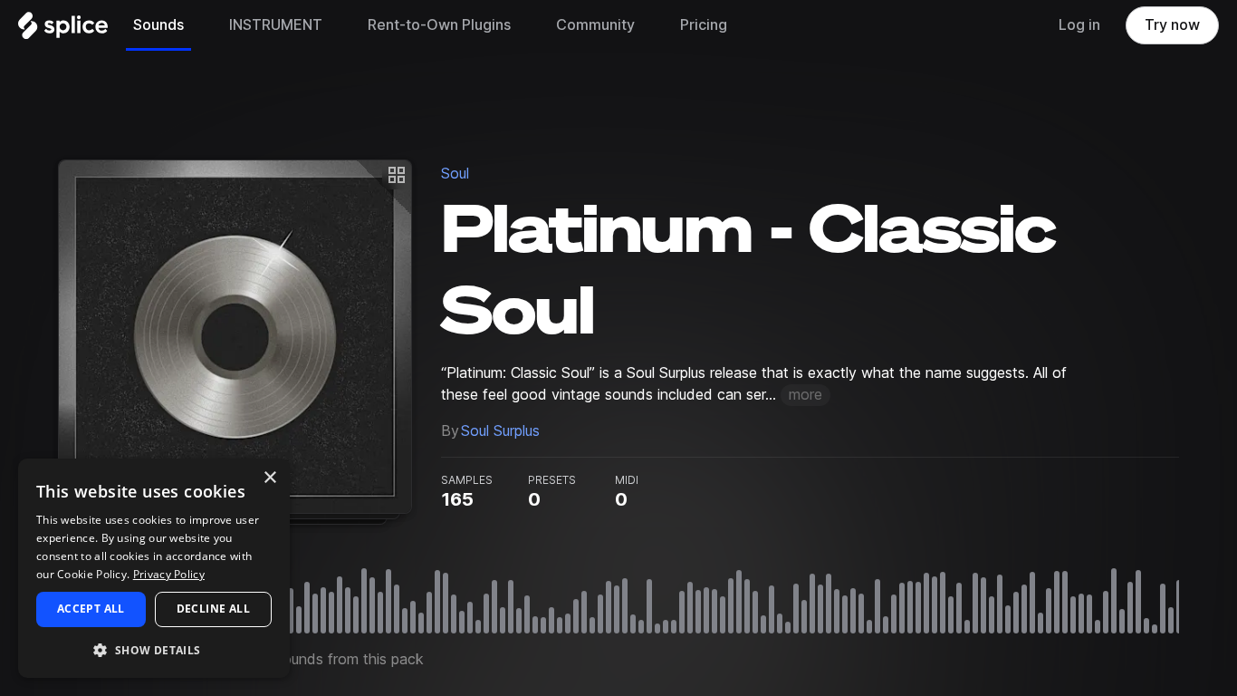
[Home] (63, 30)
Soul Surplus (500, 431)
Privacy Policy (169, 574)
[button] (154, 649)
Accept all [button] (91, 608)
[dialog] (154, 568)
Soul (455, 173)
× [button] (269, 478)
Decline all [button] (213, 608)
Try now (1172, 25)
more (805, 394)
